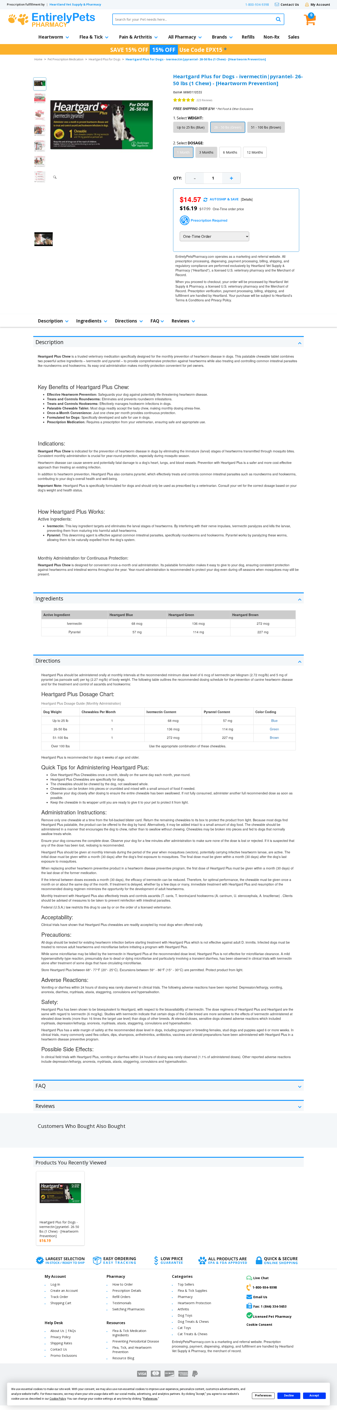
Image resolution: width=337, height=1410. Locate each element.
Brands (219, 37)
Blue (274, 720)
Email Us (260, 1297)
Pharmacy (185, 1297)
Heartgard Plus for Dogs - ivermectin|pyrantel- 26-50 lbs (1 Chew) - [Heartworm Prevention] (59, 1229)
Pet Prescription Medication (65, 59)
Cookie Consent (259, 1324)
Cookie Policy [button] (58, 1398)
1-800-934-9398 (257, 4)
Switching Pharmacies (128, 1309)
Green (274, 729)
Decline (289, 1395)
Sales (293, 37)
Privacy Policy (60, 1337)
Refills (248, 37)
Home (38, 59)
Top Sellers (186, 1284)
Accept (314, 1395)
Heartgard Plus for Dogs (104, 59)
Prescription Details (126, 1290)
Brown (274, 737)
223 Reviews (204, 100)
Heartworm (50, 37)
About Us (57, 1331)
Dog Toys (185, 1315)
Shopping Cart (60, 1303)
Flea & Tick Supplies (192, 1290)
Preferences (263, 1395)
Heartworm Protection (194, 1303)
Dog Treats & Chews (193, 1321)
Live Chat (261, 1278)
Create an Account (64, 1290)
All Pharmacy (182, 37)
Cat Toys (184, 1328)
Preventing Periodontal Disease (135, 1341)
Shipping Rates (61, 1343)
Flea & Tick (91, 37)
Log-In (55, 1284)
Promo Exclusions (63, 1355)
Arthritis (183, 1309)
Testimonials (121, 1303)
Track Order (59, 1297)
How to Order (122, 1284)
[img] (184, 100)
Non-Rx (271, 37)
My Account (320, 4)
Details (247, 199)
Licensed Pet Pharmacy (272, 1316)
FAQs (72, 1331)
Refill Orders (121, 1297)
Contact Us (290, 4)
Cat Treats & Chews (192, 1334)
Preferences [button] (150, 1398)
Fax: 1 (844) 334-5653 (270, 1306)
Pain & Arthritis (135, 37)
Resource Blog (123, 1358)
